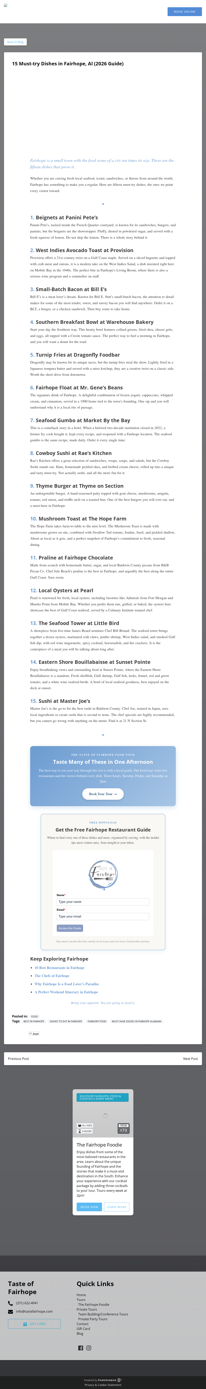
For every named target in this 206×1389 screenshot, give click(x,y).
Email (61, 909)
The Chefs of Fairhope (52, 975)
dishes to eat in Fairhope (66, 1021)
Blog (80, 1333)
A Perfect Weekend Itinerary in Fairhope (66, 992)
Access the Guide (70, 928)
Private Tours (87, 1309)
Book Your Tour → (103, 793)
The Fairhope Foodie (99, 1144)
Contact (83, 1324)
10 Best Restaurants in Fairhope (59, 967)
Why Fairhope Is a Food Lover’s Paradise (67, 984)
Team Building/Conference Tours (103, 1314)
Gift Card (83, 1328)
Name (61, 895)
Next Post (190, 1058)
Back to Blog (15, 42)
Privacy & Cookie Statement (103, 1385)
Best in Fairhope (34, 1021)
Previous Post (18, 1058)
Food (34, 1016)
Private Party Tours (92, 1319)
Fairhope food (97, 1021)
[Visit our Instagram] (88, 1348)
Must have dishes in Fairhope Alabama (137, 1021)
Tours (81, 1300)
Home (81, 1295)
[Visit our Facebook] (80, 1348)
